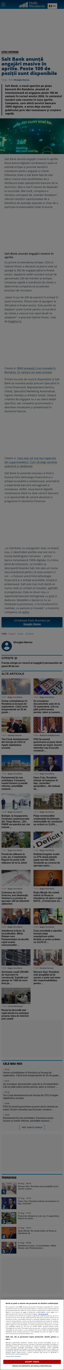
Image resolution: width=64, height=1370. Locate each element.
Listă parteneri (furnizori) (13, 1356)
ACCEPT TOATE (32, 1361)
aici (22, 1326)
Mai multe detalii (43, 1314)
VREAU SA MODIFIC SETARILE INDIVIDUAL (32, 1365)
